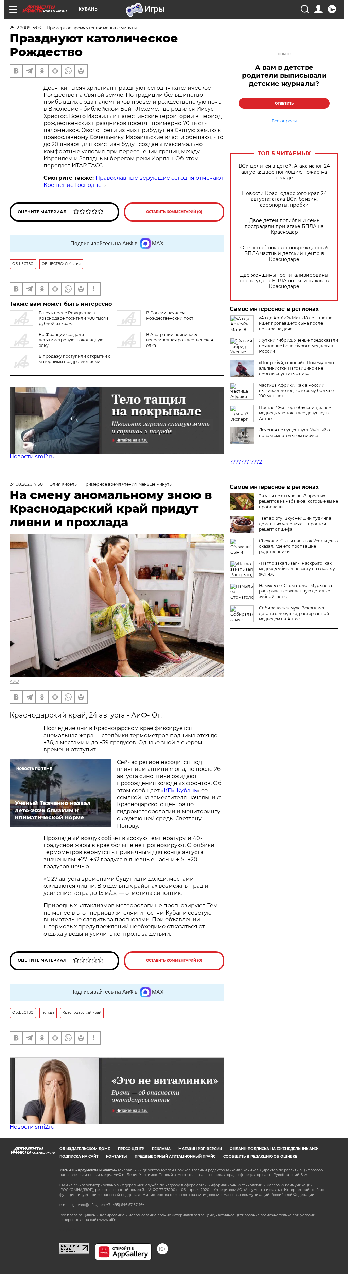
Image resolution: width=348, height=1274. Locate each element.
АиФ (14, 681)
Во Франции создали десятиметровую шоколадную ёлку (71, 340)
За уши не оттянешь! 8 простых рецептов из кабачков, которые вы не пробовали (298, 501)
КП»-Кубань (180, 790)
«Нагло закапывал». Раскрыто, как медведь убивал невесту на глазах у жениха (297, 569)
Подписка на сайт (78, 1156)
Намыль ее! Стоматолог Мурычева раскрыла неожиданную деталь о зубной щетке (295, 591)
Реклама (161, 1149)
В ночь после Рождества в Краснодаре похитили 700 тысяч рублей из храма (73, 318)
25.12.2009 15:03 (25, 27)
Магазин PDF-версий (200, 1149)
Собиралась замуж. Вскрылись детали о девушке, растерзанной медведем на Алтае (294, 613)
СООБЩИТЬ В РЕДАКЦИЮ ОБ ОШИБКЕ (260, 1156)
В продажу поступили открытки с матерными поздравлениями (74, 359)
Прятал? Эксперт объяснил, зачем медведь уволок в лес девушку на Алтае (295, 413)
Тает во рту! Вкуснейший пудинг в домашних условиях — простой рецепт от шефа (295, 524)
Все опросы (284, 121)
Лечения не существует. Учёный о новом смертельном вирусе (294, 432)
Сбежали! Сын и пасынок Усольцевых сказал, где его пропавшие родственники (298, 546)
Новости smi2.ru (32, 456)
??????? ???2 (246, 462)
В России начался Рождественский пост (169, 315)
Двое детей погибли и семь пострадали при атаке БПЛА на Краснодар (284, 226)
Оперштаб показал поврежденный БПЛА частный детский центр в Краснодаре (284, 253)
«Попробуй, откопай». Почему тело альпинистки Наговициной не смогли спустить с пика (296, 368)
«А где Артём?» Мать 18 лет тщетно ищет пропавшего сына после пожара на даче (296, 323)
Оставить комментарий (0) (174, 212)
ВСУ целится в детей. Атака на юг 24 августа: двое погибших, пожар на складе (284, 172)
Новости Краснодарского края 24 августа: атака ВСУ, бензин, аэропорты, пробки (284, 199)
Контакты (116, 1156)
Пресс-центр (131, 1149)
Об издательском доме (84, 1149)
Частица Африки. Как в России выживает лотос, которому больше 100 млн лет (296, 391)
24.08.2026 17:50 (26, 484)
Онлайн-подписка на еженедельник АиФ (274, 1149)
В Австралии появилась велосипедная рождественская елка (179, 340)
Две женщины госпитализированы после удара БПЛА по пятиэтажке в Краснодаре (284, 280)
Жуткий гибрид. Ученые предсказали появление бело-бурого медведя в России (298, 346)
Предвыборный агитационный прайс (175, 1156)
